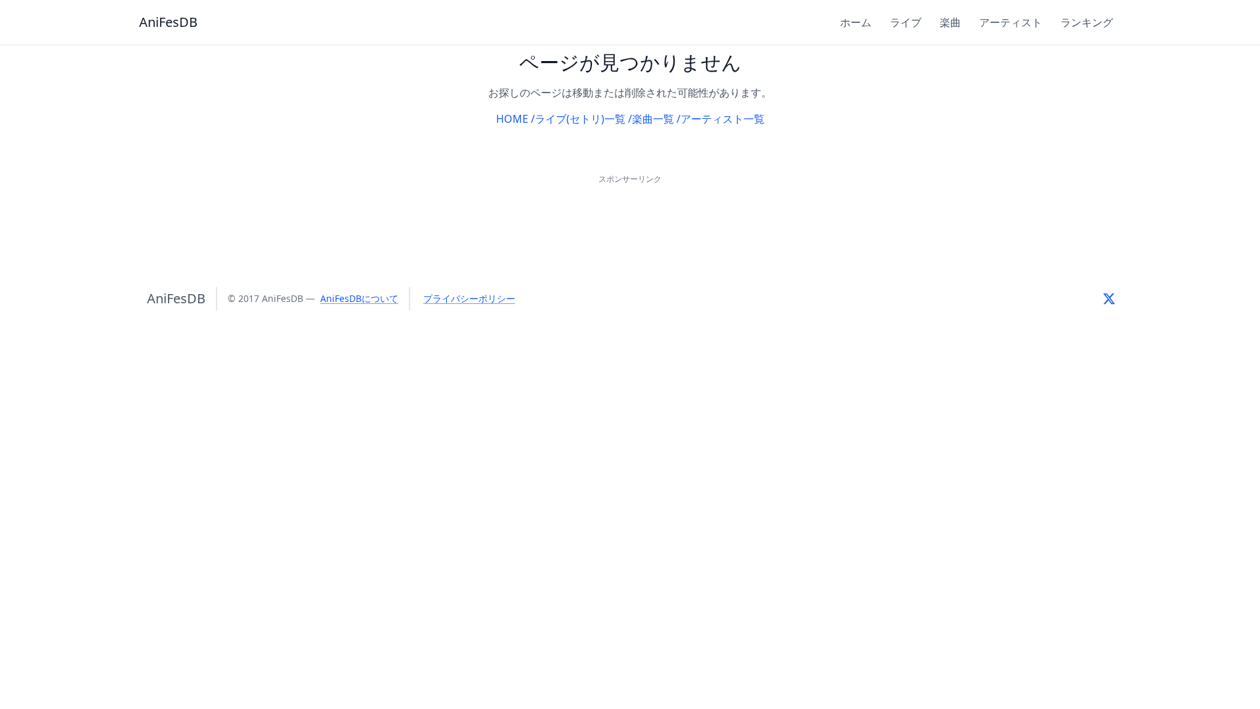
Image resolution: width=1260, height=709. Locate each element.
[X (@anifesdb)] (1109, 299)
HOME (512, 119)
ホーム (856, 22)
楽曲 (950, 22)
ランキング (1086, 22)
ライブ (905, 22)
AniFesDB (168, 22)
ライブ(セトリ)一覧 (580, 119)
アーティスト (1010, 22)
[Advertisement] (630, 216)
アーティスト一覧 (723, 119)
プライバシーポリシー (469, 298)
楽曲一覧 (653, 119)
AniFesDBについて (359, 298)
